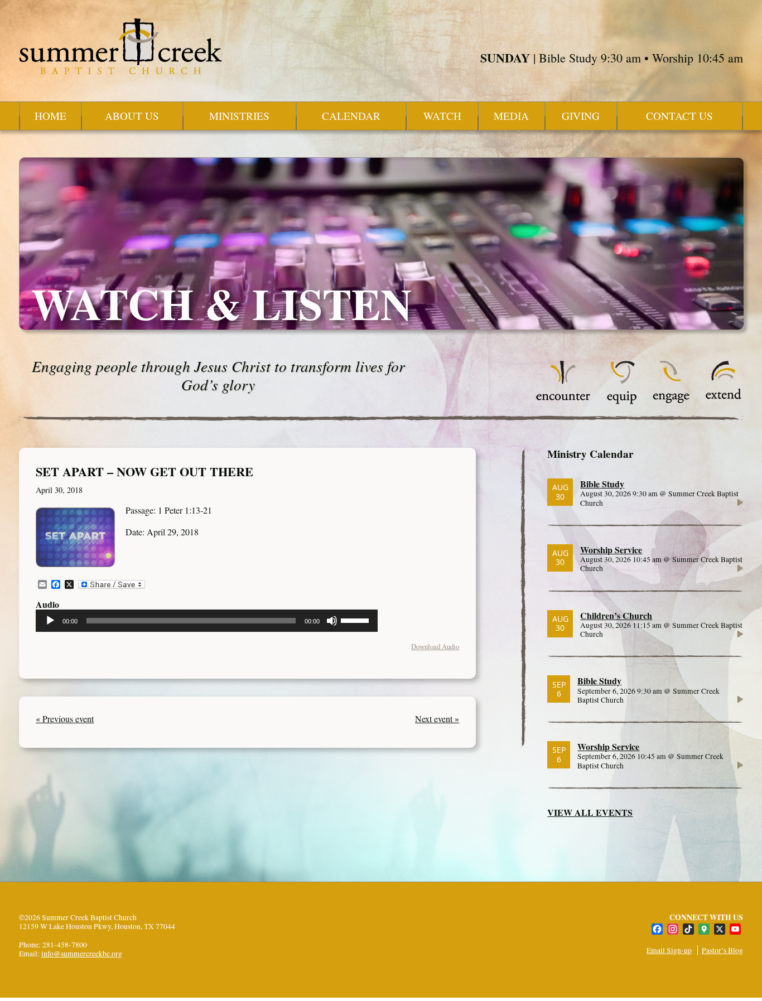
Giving (581, 116)
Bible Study (602, 483)
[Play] (50, 620)
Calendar (351, 116)
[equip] (622, 401)
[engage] (671, 401)
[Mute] (331, 620)
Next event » (437, 718)
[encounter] (563, 401)
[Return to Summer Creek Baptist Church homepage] (120, 46)
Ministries (239, 116)
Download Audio (435, 646)
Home (50, 116)
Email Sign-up (669, 950)
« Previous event (65, 718)
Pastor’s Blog (722, 950)
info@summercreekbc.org (81, 954)
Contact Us (679, 116)
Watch (442, 116)
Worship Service (611, 549)
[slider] (356, 620)
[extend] (724, 401)
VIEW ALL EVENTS (590, 812)
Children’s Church (616, 615)
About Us (132, 116)
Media (511, 116)
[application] (206, 621)
